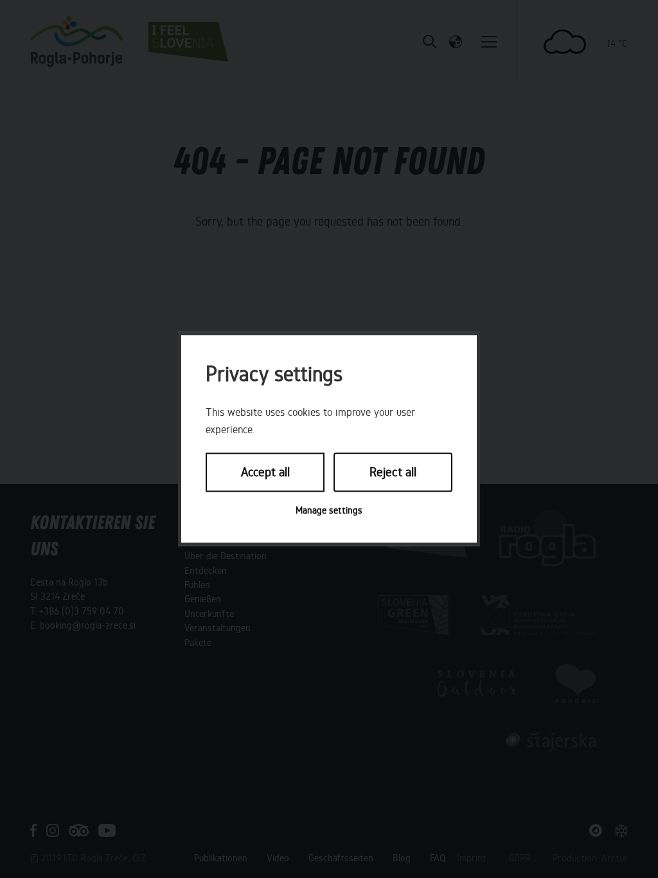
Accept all (265, 472)
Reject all (392, 472)
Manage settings (329, 510)
